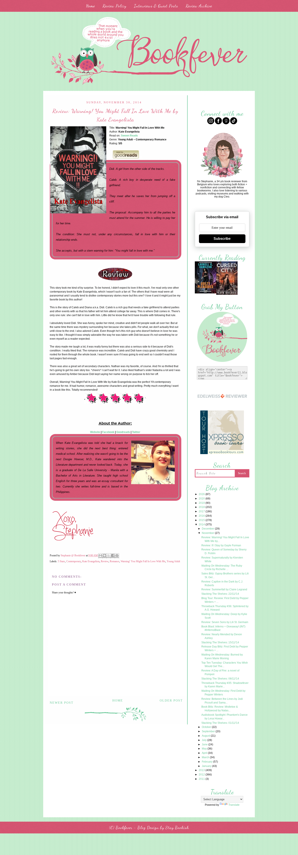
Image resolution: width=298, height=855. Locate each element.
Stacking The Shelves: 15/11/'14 (220, 642)
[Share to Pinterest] (117, 555)
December (208, 528)
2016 (202, 515)
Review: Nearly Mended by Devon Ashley (221, 636)
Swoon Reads (129, 135)
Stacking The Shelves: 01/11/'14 (220, 722)
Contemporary (73, 561)
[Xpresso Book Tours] (222, 453)
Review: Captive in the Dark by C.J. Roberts (222, 583)
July (204, 740)
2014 (202, 524)
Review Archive (199, 6)
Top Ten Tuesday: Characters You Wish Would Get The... (224, 664)
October (207, 727)
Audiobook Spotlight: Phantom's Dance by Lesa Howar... (224, 716)
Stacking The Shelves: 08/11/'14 (220, 678)
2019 (202, 502)
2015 (202, 520)
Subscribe (222, 238)
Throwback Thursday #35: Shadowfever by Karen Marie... (224, 684)
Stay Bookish (177, 827)
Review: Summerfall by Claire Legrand (224, 589)
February (207, 761)
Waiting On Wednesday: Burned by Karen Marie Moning (222, 656)
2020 (202, 498)
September (209, 731)
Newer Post (62, 702)
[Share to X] (108, 555)
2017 (202, 511)
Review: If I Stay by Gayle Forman (221, 545)
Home (90, 6)
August (206, 735)
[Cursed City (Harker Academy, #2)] (227, 294)
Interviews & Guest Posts (156, 6)
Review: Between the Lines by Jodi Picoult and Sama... (222, 700)
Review (104, 561)
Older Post (171, 700)
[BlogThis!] (104, 555)
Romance (114, 561)
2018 (202, 507)
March (206, 757)
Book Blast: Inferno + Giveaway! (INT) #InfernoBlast (223, 628)
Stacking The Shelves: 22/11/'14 (220, 593)
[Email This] (100, 555)
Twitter (136, 432)
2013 (202, 770)
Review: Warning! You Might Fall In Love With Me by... (225, 539)
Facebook (108, 432)
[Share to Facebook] (113, 555)
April (205, 753)
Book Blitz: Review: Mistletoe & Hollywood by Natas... (219, 708)
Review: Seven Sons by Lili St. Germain (224, 622)
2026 (202, 494)
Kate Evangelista (90, 561)
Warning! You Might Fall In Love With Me (143, 561)
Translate (234, 804)
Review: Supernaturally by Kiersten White (222, 559)
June (205, 744)
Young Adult (173, 561)
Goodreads (123, 432)
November (208, 533)
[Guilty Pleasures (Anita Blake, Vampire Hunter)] (205, 293)
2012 (202, 774)
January (207, 766)
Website (95, 432)
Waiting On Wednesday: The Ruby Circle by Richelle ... (221, 567)
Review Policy (114, 6)
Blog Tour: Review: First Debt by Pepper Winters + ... (224, 600)
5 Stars (61, 561)
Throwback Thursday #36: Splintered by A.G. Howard (224, 608)
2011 (202, 778)
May (204, 748)
